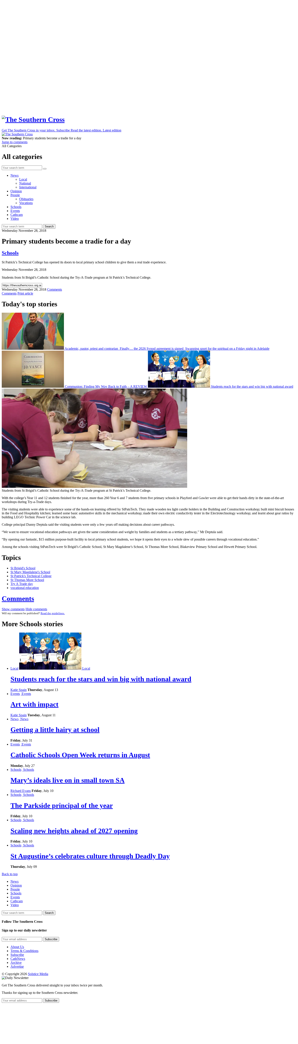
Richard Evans (20, 791)
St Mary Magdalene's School (30, 572)
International (27, 187)
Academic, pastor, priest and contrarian (91, 348)
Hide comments (36, 609)
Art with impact (34, 704)
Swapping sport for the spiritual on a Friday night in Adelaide (226, 348)
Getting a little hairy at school (54, 730)
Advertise (17, 966)
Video (14, 218)
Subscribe (17, 955)
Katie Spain (18, 690)
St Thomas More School (27, 580)
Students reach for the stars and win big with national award (251, 386)
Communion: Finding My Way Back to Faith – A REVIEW (106, 386)
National (25, 183)
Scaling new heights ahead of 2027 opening (74, 831)
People (15, 195)
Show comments (13, 609)
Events (15, 211)
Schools (15, 207)
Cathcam (16, 215)
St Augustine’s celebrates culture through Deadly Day (90, 856)
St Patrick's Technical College (30, 576)
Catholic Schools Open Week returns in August (80, 755)
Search (49, 226)
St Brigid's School (22, 568)
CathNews (17, 958)
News (14, 175)
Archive (16, 962)
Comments (18, 598)
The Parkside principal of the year (61, 805)
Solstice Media (38, 974)
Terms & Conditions (24, 951)
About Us (17, 947)
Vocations (26, 203)
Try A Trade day (21, 584)
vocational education (24, 588)
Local (23, 179)
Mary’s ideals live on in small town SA (67, 780)
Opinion (16, 191)
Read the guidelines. (53, 613)
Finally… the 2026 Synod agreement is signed (151, 348)
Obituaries (26, 199)
